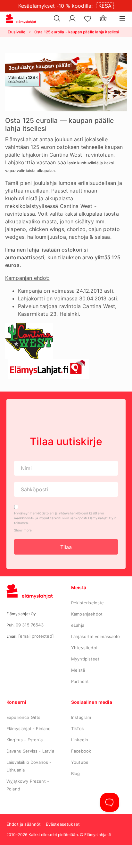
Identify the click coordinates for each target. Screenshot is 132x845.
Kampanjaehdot (87, 614)
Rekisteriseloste (87, 602)
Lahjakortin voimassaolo (95, 636)
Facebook (81, 751)
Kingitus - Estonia (24, 739)
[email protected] (36, 636)
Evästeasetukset (63, 824)
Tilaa (66, 547)
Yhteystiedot (84, 647)
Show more (23, 530)
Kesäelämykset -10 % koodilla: (55, 6)
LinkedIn (79, 739)
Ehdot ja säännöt (23, 824)
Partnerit (80, 681)
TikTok (77, 728)
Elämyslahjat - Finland (28, 728)
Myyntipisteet (85, 658)
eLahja (77, 625)
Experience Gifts (23, 717)
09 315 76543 (30, 624)
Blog (75, 773)
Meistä (78, 670)
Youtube (79, 762)
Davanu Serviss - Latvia (30, 751)
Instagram (81, 717)
